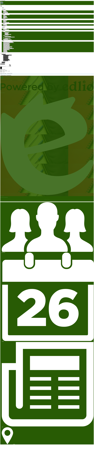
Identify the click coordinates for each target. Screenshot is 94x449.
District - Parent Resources (8, 36)
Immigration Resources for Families (7, 39)
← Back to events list (3, 75)
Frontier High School (5, 56)
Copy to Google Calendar (3, 73)
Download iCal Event (9, 73)
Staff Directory (5, 11)
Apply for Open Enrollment (6, 47)
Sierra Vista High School (6, 59)
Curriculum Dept (5, 20)
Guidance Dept (5, 24)
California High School (6, 55)
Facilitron (4, 18)
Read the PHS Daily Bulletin (6, 43)
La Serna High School (5, 57)
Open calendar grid (9, 75)
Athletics (4, 15)
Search (1, 66)
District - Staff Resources (8, 38)
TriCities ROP (5, 21)
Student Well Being (7, 32)
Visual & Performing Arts (6, 22)
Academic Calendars (5, 12)
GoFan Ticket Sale (5, 17)
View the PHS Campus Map (6, 45)
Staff (3, 37)
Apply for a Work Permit (6, 49)
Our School (4, 10)
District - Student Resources (8, 34)
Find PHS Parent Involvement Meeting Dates (8, 42)
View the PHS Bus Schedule (6, 44)
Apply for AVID (5, 50)
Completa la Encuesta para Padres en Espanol (8, 48)
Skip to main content (2, 0)
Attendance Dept (5, 25)
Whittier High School (5, 60)
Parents (4, 35)
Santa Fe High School (5, 58)
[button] (4, 9)
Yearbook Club (5, 16)
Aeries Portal (3, 62)
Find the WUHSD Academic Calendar (7, 46)
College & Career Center (6, 29)
